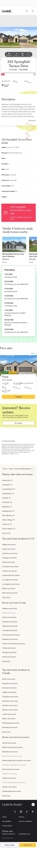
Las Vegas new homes (10, 580)
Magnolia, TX (7, 507)
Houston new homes (9, 571)
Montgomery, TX (8, 511)
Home (5, 469)
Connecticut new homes (11, 635)
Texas (11, 469)
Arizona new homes (9, 617)
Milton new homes (8, 719)
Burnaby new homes (9, 688)
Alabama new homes (9, 608)
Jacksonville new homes (11, 575)
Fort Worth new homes (10, 566)
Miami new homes (8, 588)
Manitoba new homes (9, 752)
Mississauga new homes (10, 723)
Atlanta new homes (9, 545)
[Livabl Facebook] (27, 812)
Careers (21, 817)
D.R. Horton (14, 69)
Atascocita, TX (7, 480)
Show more (32, 120)
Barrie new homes (8, 679)
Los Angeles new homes (10, 584)
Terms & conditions (25, 821)
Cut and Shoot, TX (8, 489)
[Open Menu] (32, 11)
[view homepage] (7, 11)
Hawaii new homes (9, 657)
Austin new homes (8, 549)
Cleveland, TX (7, 485)
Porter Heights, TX (8, 529)
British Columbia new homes (12, 747)
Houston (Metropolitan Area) (25, 469)
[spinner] (26, 11)
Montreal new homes (9, 727)
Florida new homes (9, 648)
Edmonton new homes (10, 701)
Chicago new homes (9, 558)
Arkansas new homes (9, 622)
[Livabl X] (15, 812)
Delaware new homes (10, 639)
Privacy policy (7, 826)
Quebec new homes (9, 787)
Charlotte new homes (9, 553)
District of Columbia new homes (13, 644)
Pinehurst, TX (7, 524)
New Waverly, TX (8, 515)
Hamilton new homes (9, 705)
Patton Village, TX (8, 520)
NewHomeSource (8, 834)
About (4, 817)
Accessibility (6, 821)
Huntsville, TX (7, 502)
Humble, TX (6, 498)
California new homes (10, 626)
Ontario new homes (9, 778)
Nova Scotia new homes (10, 769)
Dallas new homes (8, 562)
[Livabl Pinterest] (33, 812)
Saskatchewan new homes (11, 791)
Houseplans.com (24, 834)
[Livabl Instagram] (21, 812)
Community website (7, 85)
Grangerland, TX (8, 493)
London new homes (9, 714)
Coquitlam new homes (10, 697)
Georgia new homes (9, 652)
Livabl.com (4, 453)
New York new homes (10, 593)
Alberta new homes (9, 743)
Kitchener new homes (10, 710)
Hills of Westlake (23, 69)
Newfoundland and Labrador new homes (16, 760)
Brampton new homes (10, 683)
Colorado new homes (9, 630)
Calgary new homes (9, 692)
